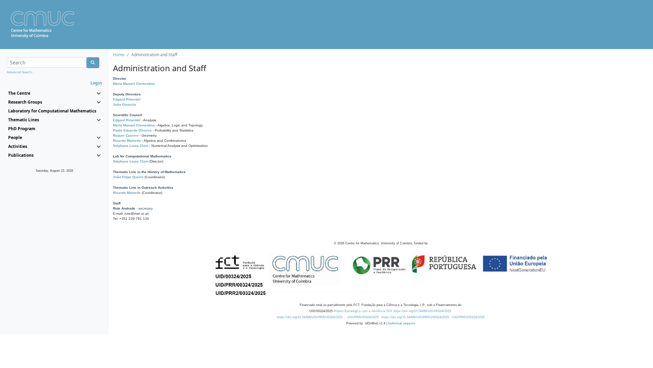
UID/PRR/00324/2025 (363, 317)
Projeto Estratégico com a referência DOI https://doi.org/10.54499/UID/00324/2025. (393, 311)
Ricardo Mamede (127, 140)
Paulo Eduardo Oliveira (132, 130)
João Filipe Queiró (128, 177)
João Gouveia (124, 104)
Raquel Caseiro (125, 135)
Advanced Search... (21, 72)
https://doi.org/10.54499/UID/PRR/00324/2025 (309, 317)
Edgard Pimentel (126, 99)
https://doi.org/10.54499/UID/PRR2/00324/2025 (415, 317)
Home (118, 55)
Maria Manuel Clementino (134, 84)
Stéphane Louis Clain (130, 146)
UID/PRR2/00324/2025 (468, 317)
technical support (401, 323)
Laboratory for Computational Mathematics (52, 111)
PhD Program (21, 129)
